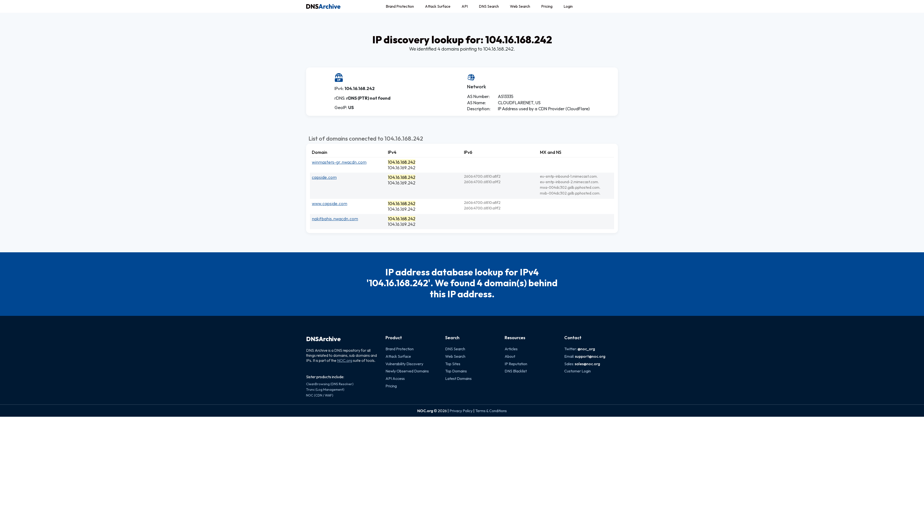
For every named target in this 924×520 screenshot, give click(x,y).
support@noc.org (590, 356)
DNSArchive (323, 339)
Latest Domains (458, 378)
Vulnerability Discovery (404, 363)
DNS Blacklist (516, 371)
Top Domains (456, 371)
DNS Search (489, 6)
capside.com (324, 177)
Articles (511, 348)
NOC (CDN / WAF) (319, 395)
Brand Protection (400, 6)
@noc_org (586, 348)
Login (568, 6)
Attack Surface (437, 6)
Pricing (546, 6)
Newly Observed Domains (407, 371)
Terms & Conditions (491, 410)
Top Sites (452, 363)
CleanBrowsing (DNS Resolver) (329, 384)
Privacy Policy (461, 410)
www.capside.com (329, 203)
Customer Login (577, 371)
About (510, 356)
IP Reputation (516, 363)
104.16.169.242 (401, 167)
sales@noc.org (587, 363)
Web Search (520, 6)
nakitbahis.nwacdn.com (335, 218)
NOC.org (344, 360)
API (465, 6)
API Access (395, 378)
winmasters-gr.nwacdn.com (339, 162)
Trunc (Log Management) (325, 389)
